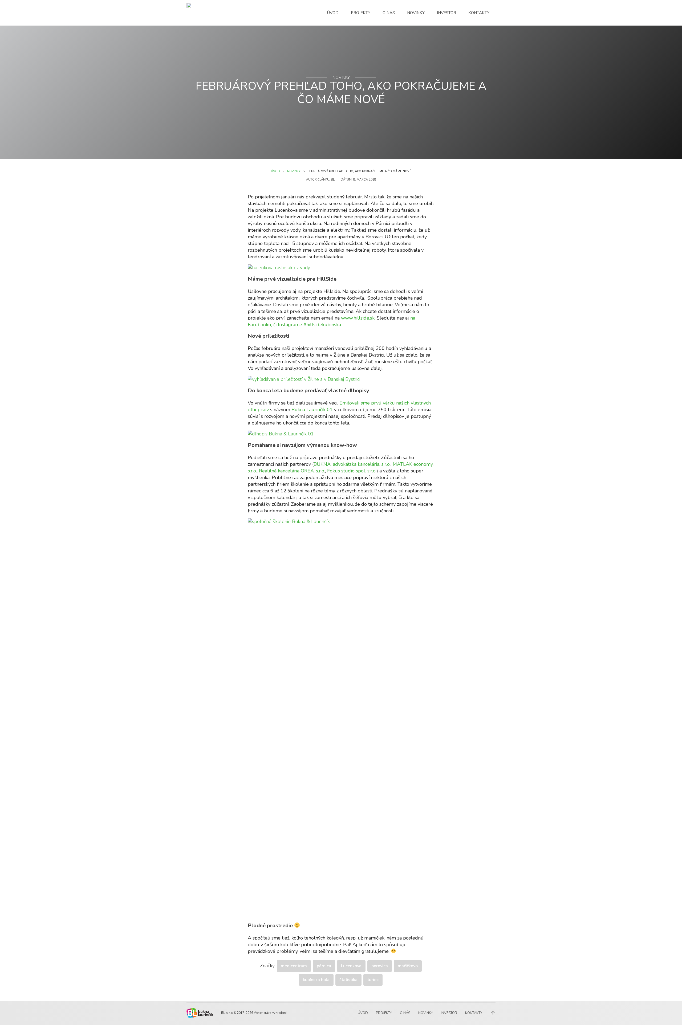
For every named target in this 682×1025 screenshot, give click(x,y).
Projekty (360, 12)
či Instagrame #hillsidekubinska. (307, 324)
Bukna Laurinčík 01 (312, 409)
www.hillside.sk (358, 318)
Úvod (333, 12)
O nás (389, 12)
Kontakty (478, 12)
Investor (446, 12)
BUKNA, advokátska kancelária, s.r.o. (352, 464)
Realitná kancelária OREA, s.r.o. (292, 471)
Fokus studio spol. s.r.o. (351, 471)
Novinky (416, 12)
